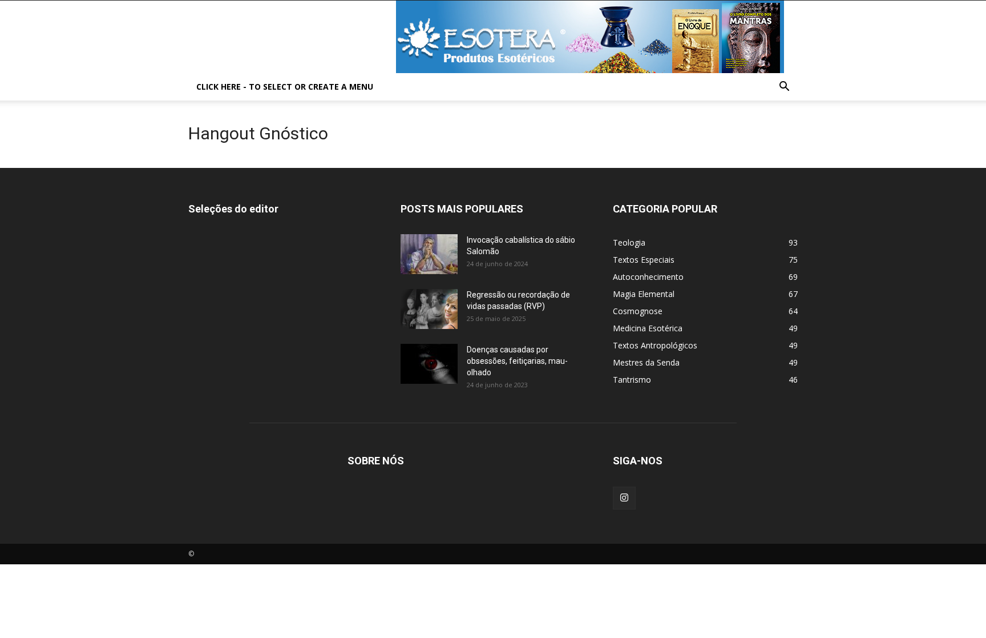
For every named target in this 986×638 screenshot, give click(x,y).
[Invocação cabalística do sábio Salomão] (429, 254)
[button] (784, 87)
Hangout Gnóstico (258, 133)
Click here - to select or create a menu (284, 86)
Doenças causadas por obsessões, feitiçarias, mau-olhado (517, 361)
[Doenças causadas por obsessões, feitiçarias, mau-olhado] (429, 364)
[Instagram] (624, 498)
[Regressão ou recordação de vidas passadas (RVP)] (429, 309)
